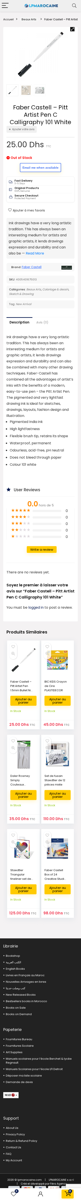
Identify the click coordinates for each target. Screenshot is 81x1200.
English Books (15, 969)
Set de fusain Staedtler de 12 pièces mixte (54, 780)
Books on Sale (16, 1008)
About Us (12, 1128)
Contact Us (13, 1147)
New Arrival (23, 304)
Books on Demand (19, 1014)
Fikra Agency (58, 1184)
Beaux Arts (29, 19)
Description (19, 322)
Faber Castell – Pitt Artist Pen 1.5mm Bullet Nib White (21, 688)
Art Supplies (14, 1052)
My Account (14, 1160)
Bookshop (13, 956)
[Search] (74, 5)
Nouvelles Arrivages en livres (26, 982)
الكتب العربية (13, 962)
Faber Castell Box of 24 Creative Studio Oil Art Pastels (55, 876)
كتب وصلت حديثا (15, 988)
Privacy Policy (15, 1134)
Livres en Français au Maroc (25, 975)
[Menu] (5, 5)
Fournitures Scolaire (20, 1046)
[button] (72, 29)
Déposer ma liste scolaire (24, 1076)
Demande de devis (19, 1082)
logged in (36, 607)
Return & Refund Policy (21, 1141)
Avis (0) (42, 322)
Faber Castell (31, 267)
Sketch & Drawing (21, 294)
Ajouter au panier (23, 701)
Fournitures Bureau (19, 1039)
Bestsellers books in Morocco (26, 1001)
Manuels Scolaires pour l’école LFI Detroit (34, 1069)
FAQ (8, 1154)
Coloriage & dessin (55, 289)
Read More (35, 253)
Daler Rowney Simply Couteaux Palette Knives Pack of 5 (20, 784)
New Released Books (21, 995)
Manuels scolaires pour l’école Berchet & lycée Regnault (39, 1061)
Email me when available (40, 167)
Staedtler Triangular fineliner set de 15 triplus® (20, 876)
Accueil (8, 19)
